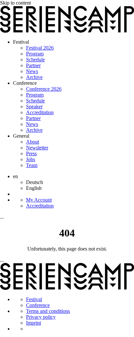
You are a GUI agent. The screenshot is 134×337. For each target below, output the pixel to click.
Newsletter (37, 147)
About (32, 142)
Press (31, 153)
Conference (25, 83)
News (32, 71)
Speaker (34, 106)
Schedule (35, 59)
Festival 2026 (40, 48)
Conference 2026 (43, 89)
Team (31, 165)
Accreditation (40, 112)
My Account (39, 200)
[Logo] (67, 31)
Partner (33, 65)
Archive (34, 77)
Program (35, 53)
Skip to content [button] (15, 3)
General (21, 136)
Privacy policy (41, 317)
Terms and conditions (48, 311)
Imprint (33, 323)
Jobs (30, 159)
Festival (21, 42)
